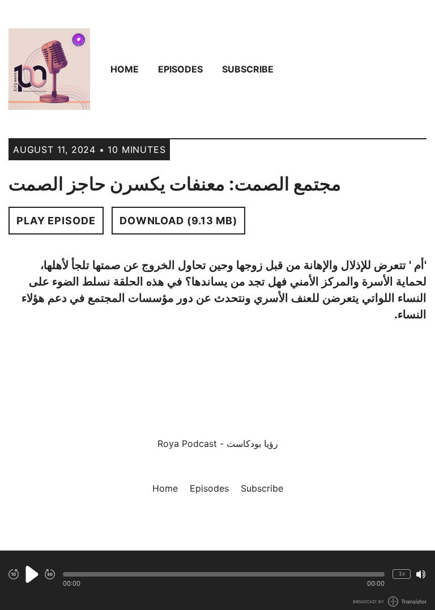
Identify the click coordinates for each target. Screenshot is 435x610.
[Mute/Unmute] (420, 574)
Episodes (180, 69)
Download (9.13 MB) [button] (178, 221)
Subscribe (248, 69)
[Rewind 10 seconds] (13, 574)
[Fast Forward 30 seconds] (50, 574)
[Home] (49, 69)
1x (402, 573)
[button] (224, 574)
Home (124, 69)
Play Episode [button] (56, 221)
